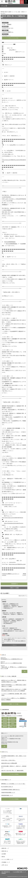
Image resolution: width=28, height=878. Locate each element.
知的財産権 (18, 619)
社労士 (10, 49)
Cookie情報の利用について (19, 872)
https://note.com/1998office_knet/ (17, 564)
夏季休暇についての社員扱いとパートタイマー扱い (13, 783)
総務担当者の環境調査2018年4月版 (9, 742)
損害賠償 (9, 547)
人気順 (7, 635)
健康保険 (12, 208)
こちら (3, 13)
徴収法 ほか (12, 726)
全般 (4, 603)
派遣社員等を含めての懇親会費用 (9, 763)
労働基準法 (12, 603)
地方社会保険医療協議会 (11, 243)
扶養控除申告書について (7, 795)
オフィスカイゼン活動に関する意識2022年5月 (12, 736)
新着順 (3, 635)
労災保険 (6, 605)
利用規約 (4, 873)
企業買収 (11, 619)
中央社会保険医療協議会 (9, 241)
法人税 (11, 612)
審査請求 (21, 331)
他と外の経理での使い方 (7, 786)
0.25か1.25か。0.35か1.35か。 (8, 760)
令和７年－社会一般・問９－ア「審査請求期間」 (12, 770)
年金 (13, 606)
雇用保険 (6, 606)
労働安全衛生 (7, 608)
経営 (4, 628)
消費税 (19, 614)
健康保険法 (5, 726)
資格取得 (9, 24)
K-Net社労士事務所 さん (7, 32)
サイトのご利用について (7, 859)
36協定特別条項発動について (8, 792)
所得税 (5, 614)
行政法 (5, 621)
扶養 (16, 482)
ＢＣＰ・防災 (18, 631)
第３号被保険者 (5, 482)
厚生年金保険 (10, 406)
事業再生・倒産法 (16, 620)
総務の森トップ (5, 848)
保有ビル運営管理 (8, 631)
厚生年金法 (12, 718)
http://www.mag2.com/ (7, 504)
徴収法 (19, 606)
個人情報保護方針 (6, 872)
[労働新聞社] (9, 713)
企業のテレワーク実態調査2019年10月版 (10, 738)
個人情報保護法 (7, 623)
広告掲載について (6, 862)
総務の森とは (5, 851)
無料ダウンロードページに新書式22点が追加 (11, 663)
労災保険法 (5, 723)
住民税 (12, 614)
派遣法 (12, 723)
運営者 (3, 856)
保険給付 (21, 279)
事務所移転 (16, 629)
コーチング (6, 629)
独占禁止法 (6, 620)
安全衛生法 (12, 721)
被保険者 (4, 275)
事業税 (18, 612)
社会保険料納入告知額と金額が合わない (10, 789)
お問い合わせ (5, 865)
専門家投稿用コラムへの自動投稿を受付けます (12, 659)
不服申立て (7, 370)
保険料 (6, 415)
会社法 (11, 621)
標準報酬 (13, 275)
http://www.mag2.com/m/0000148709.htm (12, 517)
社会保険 (12, 331)
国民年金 (11, 413)
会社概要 (4, 854)
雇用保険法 (5, 721)
